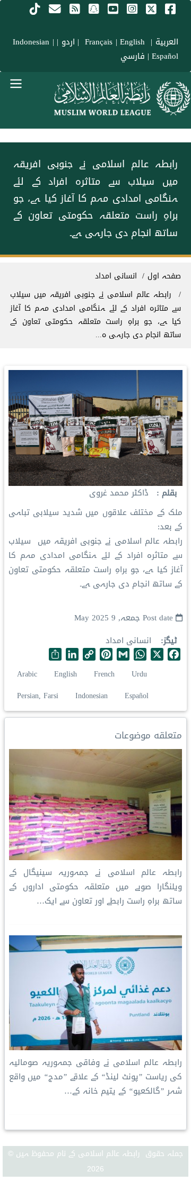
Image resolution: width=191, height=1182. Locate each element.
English (65, 674)
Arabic (27, 674)
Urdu (139, 674)
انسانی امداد (128, 640)
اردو (68, 41)
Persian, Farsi (37, 695)
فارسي (132, 56)
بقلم (168, 493)
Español (165, 56)
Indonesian (31, 41)
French (104, 674)
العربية (166, 41)
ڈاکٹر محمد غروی (119, 492)
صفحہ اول (164, 276)
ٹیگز (170, 641)
